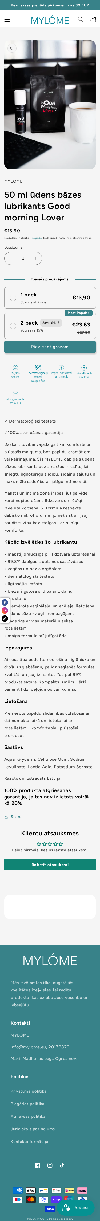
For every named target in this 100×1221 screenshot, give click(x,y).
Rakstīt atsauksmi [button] (50, 864)
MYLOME (42, 1219)
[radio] (50, 298)
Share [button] (16, 816)
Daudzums (13, 247)
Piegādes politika (28, 1103)
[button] (7, 19)
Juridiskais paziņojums (33, 1129)
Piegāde (36, 238)
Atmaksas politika (28, 1116)
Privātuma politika (28, 1091)
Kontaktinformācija (29, 1141)
